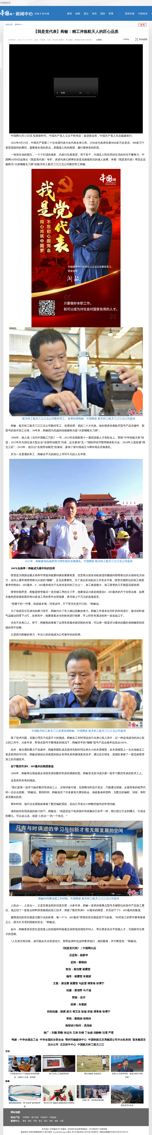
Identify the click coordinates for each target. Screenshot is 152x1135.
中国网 (42, 40)
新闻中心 (18, 24)
